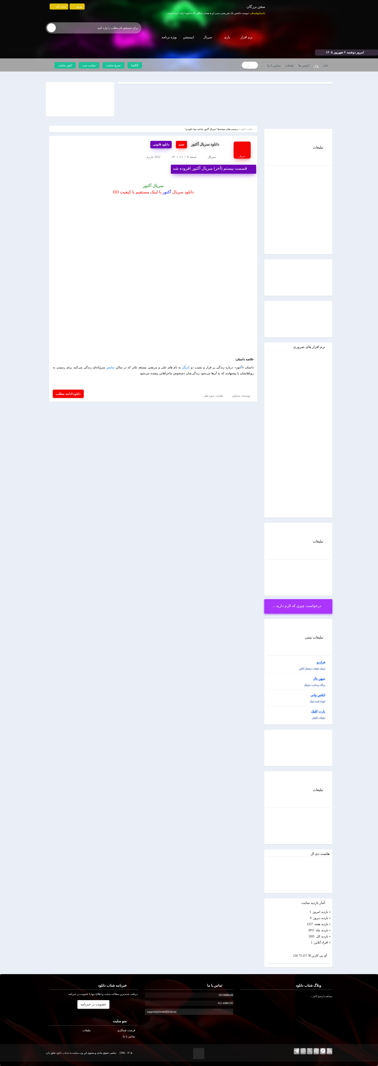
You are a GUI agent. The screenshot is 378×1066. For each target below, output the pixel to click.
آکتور (167, 192)
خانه (325, 65)
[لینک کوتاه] (80, 99)
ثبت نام (60, 6)
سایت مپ (89, 65)
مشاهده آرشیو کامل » (321, 996)
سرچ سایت (113, 65)
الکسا (134, 65)
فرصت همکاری (126, 1030)
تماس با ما (274, 65)
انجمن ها (304, 65)
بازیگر (186, 367)
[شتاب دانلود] (296, 27)
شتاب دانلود (246, 129)
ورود (78, 6)
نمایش (110, 367)
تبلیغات (289, 65)
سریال (212, 157)
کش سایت (65, 65)
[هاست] (298, 183)
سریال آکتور (153, 185)
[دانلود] (320, 373)
